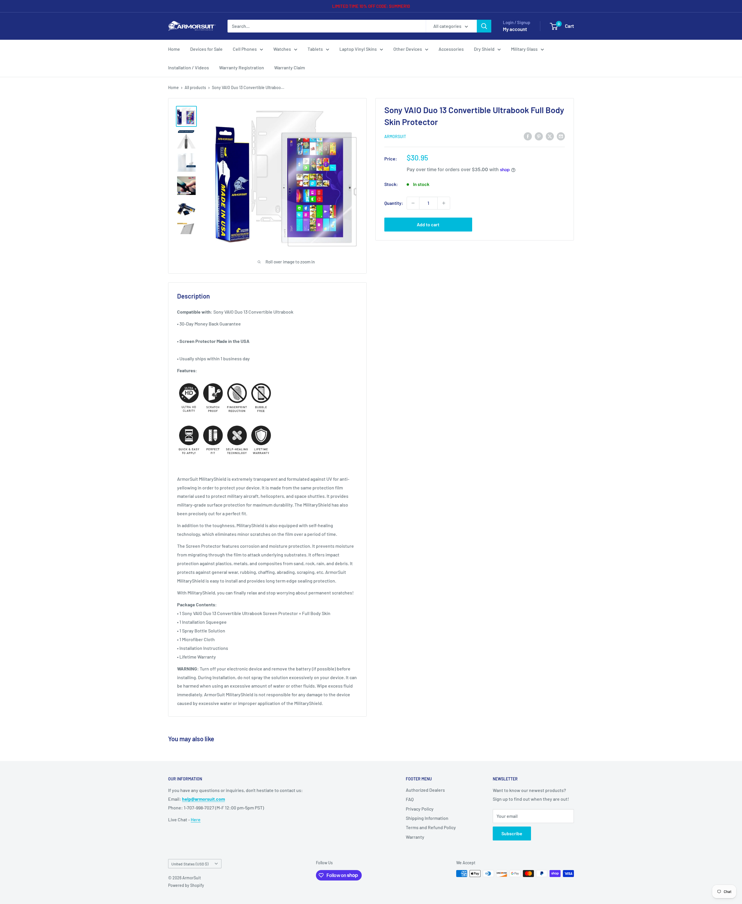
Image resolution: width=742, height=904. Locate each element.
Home (174, 49)
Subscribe (511, 833)
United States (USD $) (189, 863)
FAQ (410, 799)
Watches (282, 49)
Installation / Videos (188, 67)
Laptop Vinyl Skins (358, 49)
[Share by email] (561, 135)
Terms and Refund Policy (431, 827)
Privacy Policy (420, 808)
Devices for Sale (206, 49)
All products (195, 87)
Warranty (415, 837)
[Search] (484, 26)
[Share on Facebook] (528, 135)
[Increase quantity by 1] (444, 203)
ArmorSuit (395, 136)
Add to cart (428, 224)
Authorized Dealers (425, 790)
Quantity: (393, 203)
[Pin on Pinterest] (539, 135)
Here (196, 819)
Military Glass (524, 49)
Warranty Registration (241, 67)
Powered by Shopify (186, 885)
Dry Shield (484, 49)
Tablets (315, 49)
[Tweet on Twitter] (550, 135)
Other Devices (407, 49)
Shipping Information (427, 818)
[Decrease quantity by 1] (413, 203)
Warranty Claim (289, 67)
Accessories (451, 49)
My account (515, 29)
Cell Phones (245, 49)
